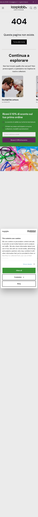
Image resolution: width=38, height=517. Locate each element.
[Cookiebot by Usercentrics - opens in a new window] (27, 231)
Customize (18, 277)
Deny (19, 284)
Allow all (19, 270)
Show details (27, 264)
